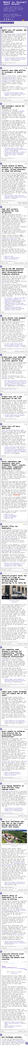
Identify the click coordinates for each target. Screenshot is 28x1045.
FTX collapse (4, 98)
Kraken (14, 388)
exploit (8, 174)
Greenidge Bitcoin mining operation (13, 863)
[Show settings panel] (27, 1043)
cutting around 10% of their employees (13, 430)
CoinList (19, 778)
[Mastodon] (6, 19)
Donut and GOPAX (18, 934)
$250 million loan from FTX (10, 538)
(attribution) (14, 601)
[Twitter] (4, 19)
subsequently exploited (9, 239)
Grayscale (15, 1029)
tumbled (4, 222)
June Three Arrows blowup (14, 761)
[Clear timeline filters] (23, 20)
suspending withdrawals (9, 79)
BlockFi (15, 568)
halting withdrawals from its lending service (14, 909)
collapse (4, 81)
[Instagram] (10, 19)
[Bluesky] (8, 19)
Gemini (14, 97)
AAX (14, 158)
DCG (22, 97)
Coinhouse (5, 932)
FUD (11, 745)
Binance (15, 684)
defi (20, 214)
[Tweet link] (26, 28)
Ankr (14, 200)
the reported (13, 550)
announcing (9, 791)
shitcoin (6, 604)
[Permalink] (24, 28)
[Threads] (12, 19)
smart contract (6, 230)
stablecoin (22, 186)
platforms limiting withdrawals (8, 778)
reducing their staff (13, 33)
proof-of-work (6, 856)
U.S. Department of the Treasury (8, 389)
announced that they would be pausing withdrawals (13, 1041)
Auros (2, 349)
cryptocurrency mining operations (9, 888)
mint (15, 230)
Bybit (14, 62)
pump (8, 605)
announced (5, 659)
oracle (11, 183)
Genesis (18, 97)
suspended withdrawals (9, 77)
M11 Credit (22, 348)
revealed (4, 377)
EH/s (5, 800)
